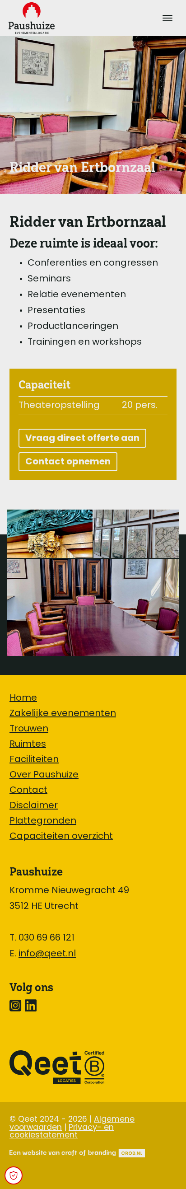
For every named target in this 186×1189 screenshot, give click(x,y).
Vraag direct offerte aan (82, 438)
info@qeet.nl (47, 954)
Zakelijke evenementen (62, 713)
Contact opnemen (68, 462)
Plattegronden (42, 821)
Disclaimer (33, 805)
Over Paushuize (44, 775)
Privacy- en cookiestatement (61, 1132)
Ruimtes (27, 744)
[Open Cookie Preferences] (14, 1175)
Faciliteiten (34, 759)
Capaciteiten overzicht (61, 836)
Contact (28, 790)
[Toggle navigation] (167, 18)
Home (23, 698)
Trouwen (28, 729)
